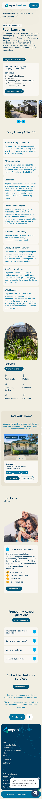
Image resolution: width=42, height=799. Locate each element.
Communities (25, 13)
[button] (19, 121)
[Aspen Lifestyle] (15, 5)
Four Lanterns (8, 17)
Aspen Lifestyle (9, 13)
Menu (34, 5)
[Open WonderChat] (35, 793)
